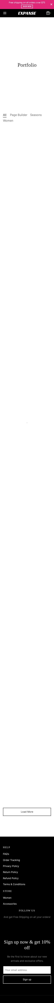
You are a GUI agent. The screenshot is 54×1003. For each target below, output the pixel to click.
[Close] (51, 4)
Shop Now (27, 6)
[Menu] (5, 13)
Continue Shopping (21, 29)
